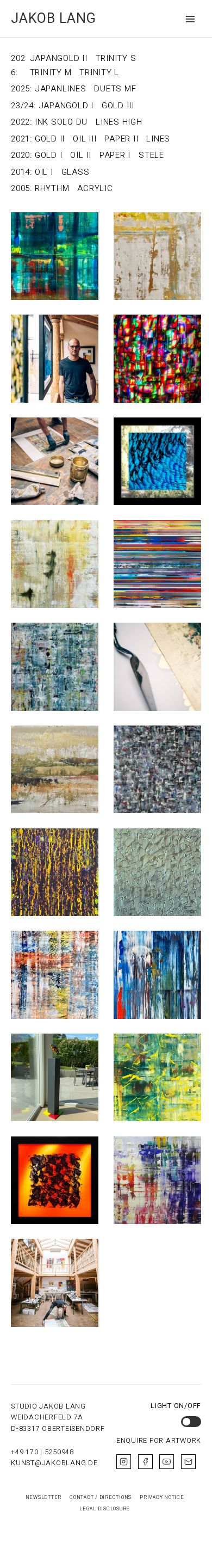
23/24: (23, 106)
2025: (21, 89)
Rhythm (52, 188)
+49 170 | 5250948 (42, 1452)
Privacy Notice (162, 1497)
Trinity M (51, 72)
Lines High (119, 122)
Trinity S (116, 58)
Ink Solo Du (61, 122)
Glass (75, 172)
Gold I (49, 155)
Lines (158, 139)
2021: (21, 139)
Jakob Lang (53, 19)
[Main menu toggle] (190, 18)
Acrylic (95, 188)
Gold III (118, 106)
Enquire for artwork (158, 1441)
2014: (21, 172)
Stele (151, 155)
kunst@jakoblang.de (54, 1463)
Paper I (114, 155)
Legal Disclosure (104, 1509)
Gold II (50, 139)
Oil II (80, 155)
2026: (18, 65)
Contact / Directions (101, 1497)
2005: (21, 188)
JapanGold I (66, 106)
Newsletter (44, 1497)
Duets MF (115, 89)
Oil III (84, 139)
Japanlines (60, 89)
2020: (21, 155)
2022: (21, 122)
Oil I (44, 172)
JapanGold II (59, 58)
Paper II (121, 139)
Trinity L (99, 72)
